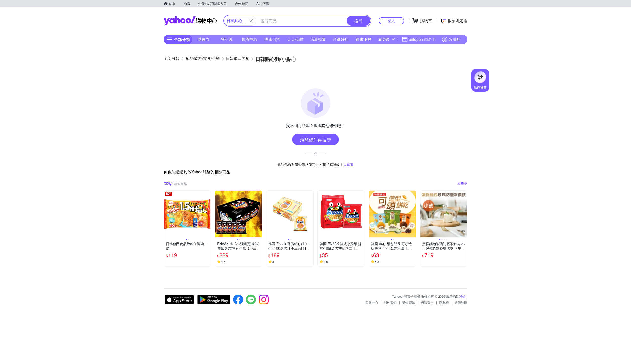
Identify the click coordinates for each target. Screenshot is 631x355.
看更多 (384, 39)
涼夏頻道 (318, 39)
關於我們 (390, 302)
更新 (463, 296)
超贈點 (454, 39)
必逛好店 (341, 39)
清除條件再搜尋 (315, 139)
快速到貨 (272, 39)
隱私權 (444, 302)
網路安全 (427, 302)
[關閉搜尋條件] (251, 21)
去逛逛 (348, 164)
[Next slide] (207, 214)
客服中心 (371, 302)
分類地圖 (461, 302)
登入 (391, 20)
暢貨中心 (249, 39)
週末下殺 (363, 39)
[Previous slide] (167, 214)
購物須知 (408, 302)
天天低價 (295, 39)
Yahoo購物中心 (190, 21)
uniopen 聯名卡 (422, 39)
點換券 (204, 39)
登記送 (226, 39)
